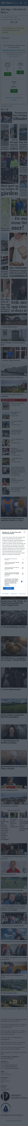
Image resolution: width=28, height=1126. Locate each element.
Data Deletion (5, 593)
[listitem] (14, 559)
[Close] (25, 532)
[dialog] (14, 563)
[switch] (22, 563)
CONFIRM (8, 588)
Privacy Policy (22, 593)
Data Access (14, 593)
